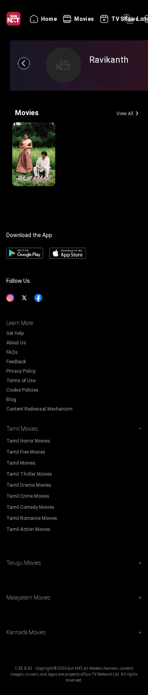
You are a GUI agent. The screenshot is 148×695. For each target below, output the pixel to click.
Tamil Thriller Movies (29, 474)
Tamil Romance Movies (31, 518)
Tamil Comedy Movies (30, 507)
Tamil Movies (21, 463)
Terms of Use (21, 380)
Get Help (15, 333)
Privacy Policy (21, 371)
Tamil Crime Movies (27, 496)
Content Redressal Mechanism (39, 409)
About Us (16, 343)
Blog (11, 399)
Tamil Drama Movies (28, 485)
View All (124, 113)
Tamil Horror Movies (28, 441)
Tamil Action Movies (28, 529)
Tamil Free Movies (25, 452)
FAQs (12, 352)
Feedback (16, 361)
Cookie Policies (22, 390)
